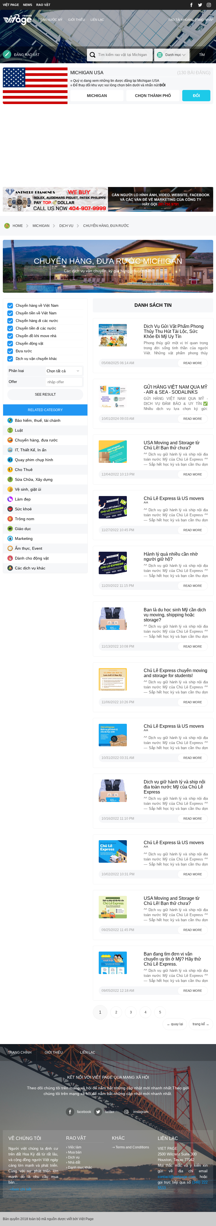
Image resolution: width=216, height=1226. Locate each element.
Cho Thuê (24, 469)
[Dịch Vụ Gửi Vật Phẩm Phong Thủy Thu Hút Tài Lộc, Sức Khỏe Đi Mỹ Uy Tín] (113, 346)
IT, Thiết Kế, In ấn (30, 450)
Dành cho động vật (32, 558)
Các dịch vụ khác (30, 568)
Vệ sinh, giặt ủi (28, 489)
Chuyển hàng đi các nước (37, 321)
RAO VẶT (43, 4)
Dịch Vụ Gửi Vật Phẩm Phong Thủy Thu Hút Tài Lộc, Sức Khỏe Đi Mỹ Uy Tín (174, 331)
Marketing (24, 538)
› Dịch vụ (73, 1157)
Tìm (202, 55)
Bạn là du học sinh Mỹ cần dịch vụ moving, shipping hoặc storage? (175, 614)
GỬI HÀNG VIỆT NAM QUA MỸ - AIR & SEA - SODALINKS (176, 390)
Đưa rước (24, 351)
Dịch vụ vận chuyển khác (36, 359)
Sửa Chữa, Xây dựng (34, 479)
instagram (140, 1112)
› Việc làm (73, 1147)
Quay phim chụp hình (34, 460)
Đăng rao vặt (26, 55)
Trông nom (24, 519)
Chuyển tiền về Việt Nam (36, 313)
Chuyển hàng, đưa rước (106, 226)
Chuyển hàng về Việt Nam (37, 305)
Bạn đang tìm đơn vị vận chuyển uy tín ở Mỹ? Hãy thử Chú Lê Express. (172, 959)
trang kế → (201, 1024)
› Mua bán (74, 1152)
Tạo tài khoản (180, 19)
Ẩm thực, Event (28, 548)
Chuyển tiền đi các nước (36, 328)
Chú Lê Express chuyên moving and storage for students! (175, 673)
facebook (84, 1112)
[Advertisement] (108, 147)
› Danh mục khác (79, 1167)
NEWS (27, 4)
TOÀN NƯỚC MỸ (50, 19)
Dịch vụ (66, 226)
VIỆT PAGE (11, 4)
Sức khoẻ (23, 509)
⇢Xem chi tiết (19, 1189)
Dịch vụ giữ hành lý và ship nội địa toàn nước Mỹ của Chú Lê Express (174, 786)
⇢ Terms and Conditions (130, 1147)
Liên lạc (97, 19)
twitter (109, 1112)
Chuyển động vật (29, 343)
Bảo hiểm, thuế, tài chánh (37, 420)
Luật (19, 430)
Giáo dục (23, 528)
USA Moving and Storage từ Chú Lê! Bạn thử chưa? (172, 445)
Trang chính (20, 1052)
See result (45, 394)
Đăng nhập (204, 19)
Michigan (97, 95)
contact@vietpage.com (176, 1177)
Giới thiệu (76, 19)
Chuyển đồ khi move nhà (36, 336)
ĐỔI (196, 95)
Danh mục (173, 55)
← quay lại (175, 1024)
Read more (192, 363)
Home (18, 226)
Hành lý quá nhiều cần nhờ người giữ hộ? (171, 557)
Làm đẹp (23, 499)
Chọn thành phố (153, 95)
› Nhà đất (73, 1162)
